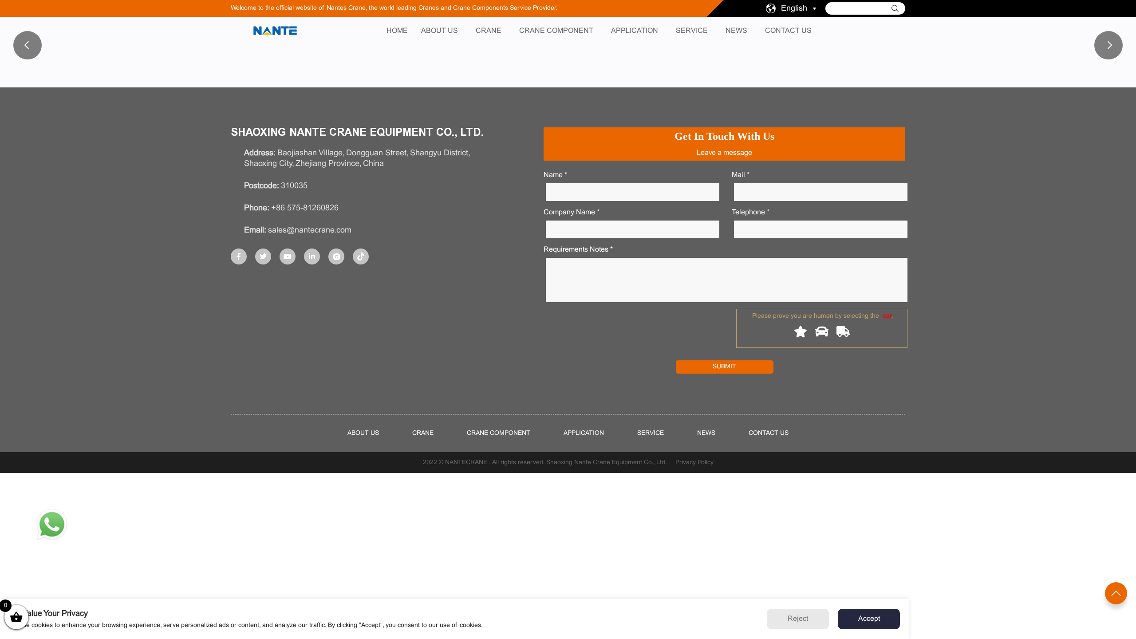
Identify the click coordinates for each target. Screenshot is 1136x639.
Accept (869, 618)
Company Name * (572, 212)
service (650, 433)
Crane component (498, 433)
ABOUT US (439, 31)
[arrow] (814, 9)
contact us (769, 433)
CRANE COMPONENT (556, 31)
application (584, 433)
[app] (52, 526)
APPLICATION (634, 31)
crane (423, 433)
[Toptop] (1116, 593)
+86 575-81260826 (305, 208)
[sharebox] (239, 256)
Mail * (740, 175)
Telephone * (750, 212)
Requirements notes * (578, 249)
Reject (798, 618)
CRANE (488, 31)
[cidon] (898, 8)
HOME (397, 31)
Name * (555, 175)
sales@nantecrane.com (309, 230)
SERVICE (692, 31)
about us (363, 433)
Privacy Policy (694, 462)
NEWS (736, 31)
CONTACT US (788, 31)
